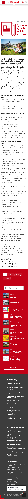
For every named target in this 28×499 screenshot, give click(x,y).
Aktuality (19, 22)
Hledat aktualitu (8, 285)
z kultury (18, 275)
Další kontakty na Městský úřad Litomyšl (15, 473)
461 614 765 (10, 443)
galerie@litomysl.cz (11, 441)
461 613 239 (10, 447)
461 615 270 (10, 451)
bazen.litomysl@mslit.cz (12, 416)
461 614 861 (10, 457)
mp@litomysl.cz (10, 393)
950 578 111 (10, 409)
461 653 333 (10, 386)
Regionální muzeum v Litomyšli (15, 427)
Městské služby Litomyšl (14, 419)
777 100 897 (10, 434)
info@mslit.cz (10, 420)
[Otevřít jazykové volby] (26, 2)
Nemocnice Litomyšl (12, 401)
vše (5, 275)
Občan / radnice (21, 21)
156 (8, 395)
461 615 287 (10, 430)
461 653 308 (10, 426)
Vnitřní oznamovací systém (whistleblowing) (13, 478)
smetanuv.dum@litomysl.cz (13, 445)
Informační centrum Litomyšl (15, 387)
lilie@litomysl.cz (10, 424)
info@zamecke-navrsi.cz (12, 433)
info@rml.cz (10, 428)
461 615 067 (10, 438)
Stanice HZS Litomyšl (13, 406)
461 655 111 (10, 404)
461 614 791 (10, 421)
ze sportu (7, 278)
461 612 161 (10, 390)
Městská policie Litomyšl (14, 392)
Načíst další (14, 368)
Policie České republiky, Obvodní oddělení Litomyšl (16, 396)
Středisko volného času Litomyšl (16, 448)
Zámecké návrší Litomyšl (14, 431)
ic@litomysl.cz (10, 389)
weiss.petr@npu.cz (11, 437)
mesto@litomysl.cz (15, 469)
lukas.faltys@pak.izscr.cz (12, 407)
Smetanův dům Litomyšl (14, 444)
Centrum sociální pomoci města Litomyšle (16, 453)
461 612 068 (10, 413)
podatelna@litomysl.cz (12, 385)
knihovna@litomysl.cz (12, 411)
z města (10, 275)
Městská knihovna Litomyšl (14, 410)
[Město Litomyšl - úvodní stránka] (13, 2)
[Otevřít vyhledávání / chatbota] (23, 2)
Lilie (8, 423)
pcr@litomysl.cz (10, 399)
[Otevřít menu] (3, 2)
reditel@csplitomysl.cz (12, 455)
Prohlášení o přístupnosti (13, 482)
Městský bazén (11, 414)
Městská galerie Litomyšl (14, 440)
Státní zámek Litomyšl (13, 436)
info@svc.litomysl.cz (11, 450)
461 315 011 (10, 417)
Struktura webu (11, 484)
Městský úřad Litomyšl (13, 383)
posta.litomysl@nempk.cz (13, 403)
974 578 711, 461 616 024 (13, 400)
